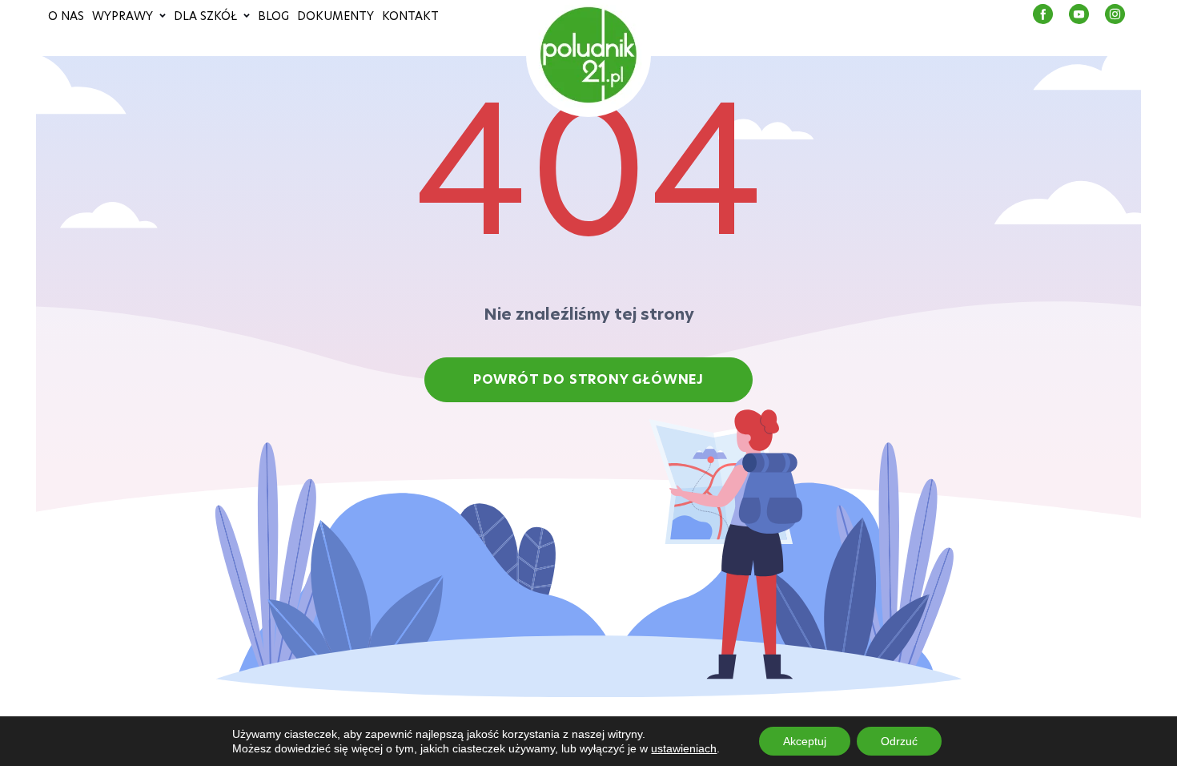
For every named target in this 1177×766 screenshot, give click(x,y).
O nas (66, 16)
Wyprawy (122, 16)
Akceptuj (804, 741)
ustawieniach (684, 748)
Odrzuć (899, 741)
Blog (273, 16)
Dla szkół (205, 16)
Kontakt (410, 16)
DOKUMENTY (335, 16)
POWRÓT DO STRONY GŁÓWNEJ (588, 379)
